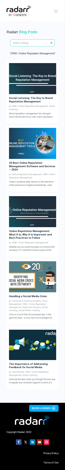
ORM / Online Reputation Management (30, 106)
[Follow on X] (25, 442)
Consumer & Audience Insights (26, 301)
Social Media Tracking (29, 310)
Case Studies (18, 372)
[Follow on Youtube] (39, 442)
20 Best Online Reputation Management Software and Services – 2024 (32, 166)
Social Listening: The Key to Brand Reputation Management (31, 100)
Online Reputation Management (27, 174)
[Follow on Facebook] (18, 442)
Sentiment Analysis (32, 307)
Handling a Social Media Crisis (28, 296)
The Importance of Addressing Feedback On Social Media (28, 365)
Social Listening (30, 375)
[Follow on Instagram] (46, 442)
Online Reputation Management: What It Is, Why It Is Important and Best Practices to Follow (30, 234)
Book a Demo (41, 408)
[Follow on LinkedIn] (32, 442)
